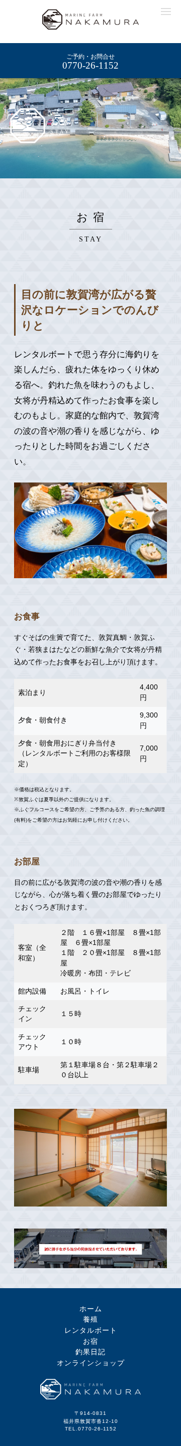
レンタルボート (90, 1330)
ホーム (90, 1309)
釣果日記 (90, 1352)
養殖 (90, 1319)
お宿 (90, 1341)
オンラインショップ (91, 1363)
